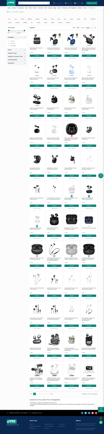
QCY (32, 22)
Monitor (35, 8)
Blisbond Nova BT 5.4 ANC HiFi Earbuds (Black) (36, 48)
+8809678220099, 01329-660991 (18, 413)
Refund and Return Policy (35, 426)
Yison (16, 19)
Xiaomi (45, 22)
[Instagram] (96, 413)
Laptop (9, 8)
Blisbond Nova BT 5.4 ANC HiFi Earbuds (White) (88, 108)
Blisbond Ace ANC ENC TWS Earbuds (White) (70, 108)
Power (26, 8)
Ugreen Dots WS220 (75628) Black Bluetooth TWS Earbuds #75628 (89, 348)
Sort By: (82, 27)
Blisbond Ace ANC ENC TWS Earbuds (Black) (53, 108)
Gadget (54, 8)
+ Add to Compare (37, 58)
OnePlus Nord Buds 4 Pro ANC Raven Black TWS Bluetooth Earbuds (88, 259)
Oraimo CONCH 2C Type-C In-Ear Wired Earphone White (71, 288)
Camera (59, 8)
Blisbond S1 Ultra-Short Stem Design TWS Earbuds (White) (53, 138)
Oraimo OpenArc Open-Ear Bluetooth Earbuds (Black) (35, 348)
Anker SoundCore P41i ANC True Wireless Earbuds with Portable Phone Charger (89, 49)
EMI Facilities (61, 426)
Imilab (52, 19)
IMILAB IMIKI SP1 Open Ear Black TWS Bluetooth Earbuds (71, 228)
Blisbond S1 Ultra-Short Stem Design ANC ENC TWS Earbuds (36, 138)
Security (85, 8)
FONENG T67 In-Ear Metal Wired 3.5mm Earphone (36, 198)
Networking (65, 8)
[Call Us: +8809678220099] (101, 418)
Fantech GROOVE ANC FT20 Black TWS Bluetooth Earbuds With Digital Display (71, 139)
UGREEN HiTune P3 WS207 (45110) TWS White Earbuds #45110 (71, 378)
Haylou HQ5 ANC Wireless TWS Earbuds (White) (71, 198)
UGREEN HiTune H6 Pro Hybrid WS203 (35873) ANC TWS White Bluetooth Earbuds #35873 (53, 379)
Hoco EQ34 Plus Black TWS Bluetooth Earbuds (52, 228)
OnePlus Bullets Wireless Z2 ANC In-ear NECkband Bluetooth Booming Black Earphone (54, 259)
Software (80, 8)
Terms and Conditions (49, 426)
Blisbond (30, 19)
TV (88, 8)
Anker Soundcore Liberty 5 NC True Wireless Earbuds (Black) (53, 48)
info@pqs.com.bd (37, 413)
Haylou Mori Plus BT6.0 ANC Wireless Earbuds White (35, 228)
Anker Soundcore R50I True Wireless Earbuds (53, 78)
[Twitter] (86, 413)
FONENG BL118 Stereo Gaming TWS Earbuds (88, 138)
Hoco (9, 19)
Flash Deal (101, 175)
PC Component (20, 8)
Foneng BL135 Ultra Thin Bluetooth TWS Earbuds (35, 168)
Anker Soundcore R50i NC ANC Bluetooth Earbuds (36, 78)
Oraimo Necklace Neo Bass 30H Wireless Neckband (71, 318)
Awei (65, 19)
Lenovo (10, 22)
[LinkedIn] (89, 413)
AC (94, 8)
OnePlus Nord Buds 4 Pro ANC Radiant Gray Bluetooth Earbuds (71, 258)
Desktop (14, 8)
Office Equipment (73, 8)
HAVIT (85, 19)
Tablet (30, 8)
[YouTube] (92, 413)
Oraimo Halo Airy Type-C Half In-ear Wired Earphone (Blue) (54, 318)
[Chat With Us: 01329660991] (101, 422)
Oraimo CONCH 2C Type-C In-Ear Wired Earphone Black (54, 288)
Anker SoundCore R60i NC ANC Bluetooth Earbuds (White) (88, 78)
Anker (58, 19)
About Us (32, 424)
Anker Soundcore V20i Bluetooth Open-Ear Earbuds (37, 108)
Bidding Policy (33, 428)
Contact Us (46, 428)
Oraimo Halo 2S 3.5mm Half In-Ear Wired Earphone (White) (89, 288)
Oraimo (52, 22)
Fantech (60, 22)
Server (91, 8)
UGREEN (68, 22)
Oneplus (25, 22)
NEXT (51, 394)
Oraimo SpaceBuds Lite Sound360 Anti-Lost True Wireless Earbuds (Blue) (71, 349)
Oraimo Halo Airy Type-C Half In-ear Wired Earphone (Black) (36, 318)
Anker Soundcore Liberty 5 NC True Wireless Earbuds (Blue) (70, 48)
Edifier (78, 19)
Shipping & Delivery (48, 424)
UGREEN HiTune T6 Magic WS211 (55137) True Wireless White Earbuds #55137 (89, 379)
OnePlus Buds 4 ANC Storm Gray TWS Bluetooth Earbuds (37, 258)
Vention (38, 22)
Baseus (71, 19)
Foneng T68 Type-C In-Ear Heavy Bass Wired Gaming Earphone (54, 198)
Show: (74, 27)
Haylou (22, 19)
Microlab (17, 22)
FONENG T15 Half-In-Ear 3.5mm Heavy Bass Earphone (88, 168)
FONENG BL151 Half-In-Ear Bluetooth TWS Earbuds (52, 168)
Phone (45, 8)
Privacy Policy (62, 424)
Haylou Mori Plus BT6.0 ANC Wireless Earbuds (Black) (87, 198)
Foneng (45, 19)
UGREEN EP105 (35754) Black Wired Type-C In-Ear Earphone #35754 (36, 379)
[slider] (16, 30)
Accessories (40, 8)
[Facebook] (82, 413)
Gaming (50, 8)
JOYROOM (93, 19)
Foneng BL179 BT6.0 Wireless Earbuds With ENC (70, 168)
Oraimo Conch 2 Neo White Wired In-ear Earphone (37, 288)
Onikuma (38, 19)
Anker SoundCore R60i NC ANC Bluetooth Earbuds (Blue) (70, 78)
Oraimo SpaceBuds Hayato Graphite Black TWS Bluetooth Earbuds (53, 349)
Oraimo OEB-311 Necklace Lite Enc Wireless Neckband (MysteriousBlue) (88, 319)
